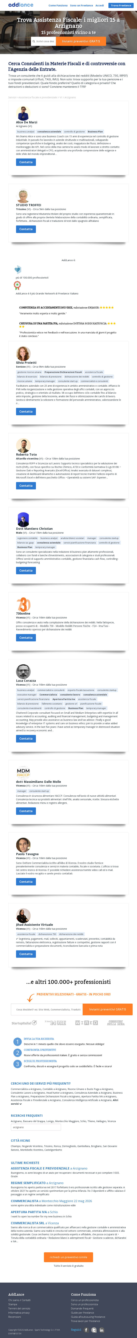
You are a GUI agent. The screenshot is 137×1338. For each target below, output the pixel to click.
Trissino (21, 209)
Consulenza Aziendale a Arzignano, (94, 1092)
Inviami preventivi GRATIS (107, 1009)
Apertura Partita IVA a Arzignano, (99, 1096)
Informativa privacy (19, 1312)
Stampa (12, 1304)
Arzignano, (17, 1121)
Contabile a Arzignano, (55, 1089)
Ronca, (58, 1146)
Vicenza (21, 617)
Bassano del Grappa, (34, 1121)
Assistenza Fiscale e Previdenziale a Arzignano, (36, 1100)
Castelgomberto (53, 1149)
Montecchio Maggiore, (67, 1121)
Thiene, (92, 1121)
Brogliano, (97, 1146)
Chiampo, (16, 1146)
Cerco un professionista (85, 1300)
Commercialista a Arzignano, (27, 1089)
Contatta (26, 162)
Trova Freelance (121, 5)
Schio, (84, 1121)
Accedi (100, 5)
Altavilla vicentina (27, 458)
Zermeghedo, (69, 1146)
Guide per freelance (82, 1312)
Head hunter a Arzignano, (60, 1092)
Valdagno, (102, 1121)
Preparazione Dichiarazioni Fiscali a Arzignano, (55, 1096)
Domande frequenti (82, 1308)
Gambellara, (84, 1146)
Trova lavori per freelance (85, 1321)
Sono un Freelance (81, 5)
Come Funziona (58, 5)
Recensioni (14, 1316)
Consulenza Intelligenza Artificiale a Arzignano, (87, 1100)
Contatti (26, 1300)
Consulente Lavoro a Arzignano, (28, 1092)
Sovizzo (21, 366)
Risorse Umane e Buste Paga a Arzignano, (91, 1089)
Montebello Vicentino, (32, 1149)
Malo (19, 532)
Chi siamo (14, 1300)
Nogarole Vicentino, (33, 1146)
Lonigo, (50, 1121)
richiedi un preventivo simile (68, 1257)
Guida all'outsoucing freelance (88, 1316)
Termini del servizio (19, 1308)
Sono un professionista (84, 1304)
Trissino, (49, 1146)
